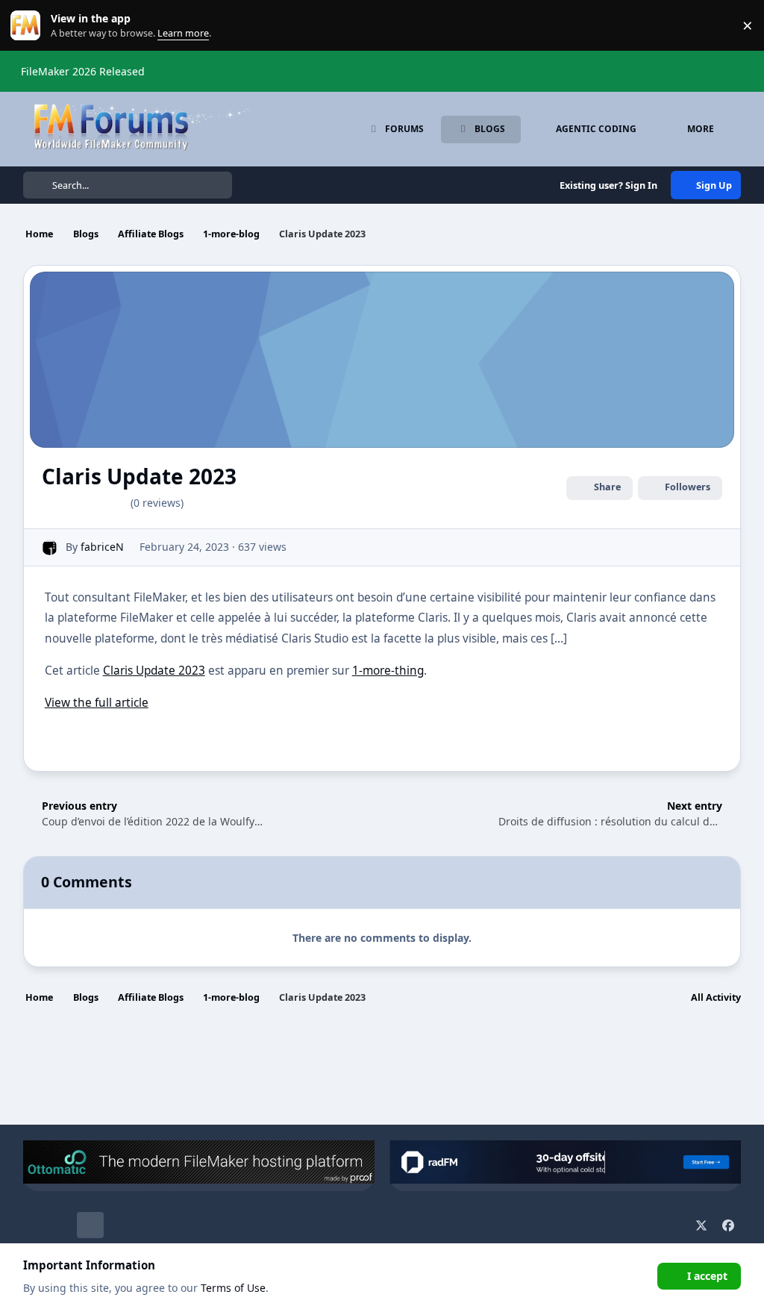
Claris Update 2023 (154, 670)
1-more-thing (388, 670)
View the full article (96, 702)
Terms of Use (233, 1288)
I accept (707, 1276)
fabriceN (102, 547)
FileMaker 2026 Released (83, 71)
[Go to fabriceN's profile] (49, 547)
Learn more (28, 26)
